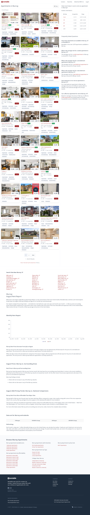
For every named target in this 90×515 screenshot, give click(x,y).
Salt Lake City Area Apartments (30, 262)
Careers (63, 2)
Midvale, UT (35, 277)
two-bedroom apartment (80, 74)
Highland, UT (9, 286)
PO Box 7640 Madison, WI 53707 (12, 490)
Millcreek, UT (9, 275)
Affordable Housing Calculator (61, 500)
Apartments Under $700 (12, 464)
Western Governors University (39, 462)
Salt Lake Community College (39, 464)
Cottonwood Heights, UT (12, 278)
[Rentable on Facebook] (9, 488)
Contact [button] (16, 29)
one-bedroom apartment (80, 64)
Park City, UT (61, 286)
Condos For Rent (36, 454)
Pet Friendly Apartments (38, 445)
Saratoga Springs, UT (37, 289)
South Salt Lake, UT (63, 275)
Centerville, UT (62, 284)
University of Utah (36, 465)
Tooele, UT (9, 289)
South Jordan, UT (62, 280)
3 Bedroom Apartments (11, 448)
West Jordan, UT (62, 277)
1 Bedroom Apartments (11, 445)
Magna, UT (60, 281)
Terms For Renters (28, 507)
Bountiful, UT (35, 284)
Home (22, 262)
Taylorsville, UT (36, 275)
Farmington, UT (36, 288)
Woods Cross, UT (10, 284)
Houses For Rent (36, 452)
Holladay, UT (9, 277)
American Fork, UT (11, 288)
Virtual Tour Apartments (38, 447)
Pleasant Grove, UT (63, 288)
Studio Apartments (10, 450)
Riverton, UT (35, 281)
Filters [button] (56, 6)
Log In (87, 2)
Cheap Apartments (10, 467)
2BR (64, 23)
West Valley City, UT (63, 278)
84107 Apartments (62, 445)
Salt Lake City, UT (10, 280)
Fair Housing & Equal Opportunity (62, 502)
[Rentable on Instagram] (11, 488)
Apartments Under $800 (12, 462)
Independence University (38, 460)
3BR (64, 26)
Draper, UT (9, 281)
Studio (64, 17)
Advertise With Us (79, 2)
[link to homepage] (29, 478)
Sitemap (70, 484)
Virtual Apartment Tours (13, 502)
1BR (64, 20)
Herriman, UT (61, 283)
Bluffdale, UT (35, 283)
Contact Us (70, 481)
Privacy (35, 507)
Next (33, 255)
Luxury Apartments (36, 455)
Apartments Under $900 (12, 460)
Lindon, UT (61, 289)
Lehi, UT (34, 286)
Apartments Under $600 (12, 455)
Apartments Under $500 (12, 465)
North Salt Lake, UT (11, 283)
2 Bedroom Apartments (11, 447)
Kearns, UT (35, 278)
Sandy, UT (34, 280)
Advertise (70, 482)
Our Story (55, 481)
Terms (21, 507)
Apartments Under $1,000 (12, 459)
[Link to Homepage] (5, 2)
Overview (55, 482)
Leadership (55, 484)
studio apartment (78, 54)
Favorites (69, 2)
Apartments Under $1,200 (12, 457)
